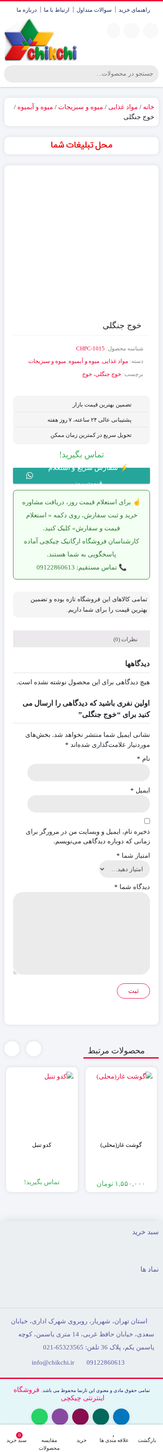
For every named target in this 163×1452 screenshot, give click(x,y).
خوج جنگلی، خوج (101, 374)
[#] (81, 145)
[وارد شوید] (131, 31)
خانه (148, 106)
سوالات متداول (94, 10)
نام (143, 758)
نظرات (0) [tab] (126, 639)
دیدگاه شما (132, 886)
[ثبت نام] (113, 31)
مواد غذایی (123, 106)
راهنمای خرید (134, 10)
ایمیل (140, 790)
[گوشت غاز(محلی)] (121, 1103)
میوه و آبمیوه (35, 106)
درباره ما (27, 10)
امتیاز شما (133, 855)
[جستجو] (12, 74)
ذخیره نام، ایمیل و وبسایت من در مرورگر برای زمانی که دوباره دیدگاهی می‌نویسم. (88, 836)
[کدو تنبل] (41, 1103)
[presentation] (33, 1048)
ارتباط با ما (57, 10)
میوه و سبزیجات (80, 106)
